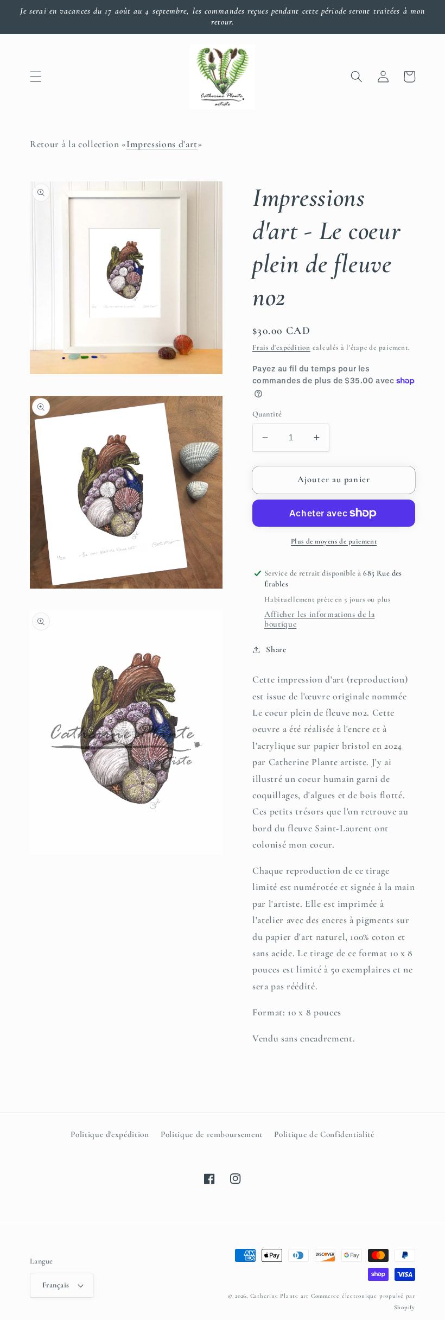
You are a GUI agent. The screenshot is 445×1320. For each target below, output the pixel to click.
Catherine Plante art (279, 1295)
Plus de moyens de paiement (334, 541)
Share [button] (276, 649)
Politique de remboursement (212, 1134)
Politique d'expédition (110, 1134)
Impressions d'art (162, 144)
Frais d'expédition (281, 347)
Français (55, 1285)
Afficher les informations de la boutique (319, 619)
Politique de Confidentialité (324, 1134)
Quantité (267, 414)
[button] (36, 77)
